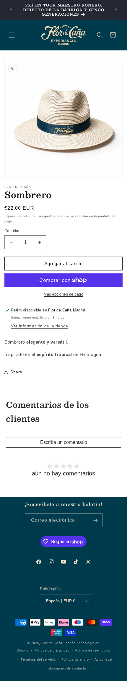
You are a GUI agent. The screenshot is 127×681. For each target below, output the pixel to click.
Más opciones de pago (63, 294)
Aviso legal (103, 659)
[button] (11, 35)
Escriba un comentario (63, 442)
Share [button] (16, 372)
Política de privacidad (52, 650)
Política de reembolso (92, 650)
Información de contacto (66, 668)
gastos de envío (57, 216)
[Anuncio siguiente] (116, 9)
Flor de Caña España (58, 643)
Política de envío (75, 659)
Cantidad (12, 231)
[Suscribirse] (95, 520)
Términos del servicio (38, 659)
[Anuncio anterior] (10, 9)
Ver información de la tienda (39, 326)
